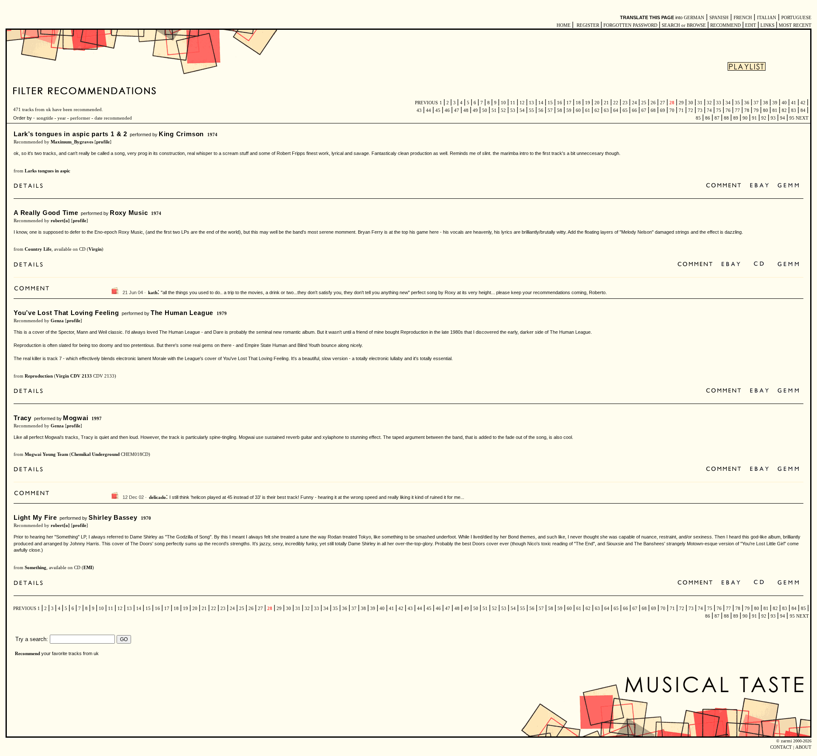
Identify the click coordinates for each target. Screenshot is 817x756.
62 (597, 110)
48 (466, 110)
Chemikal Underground (95, 454)
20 (597, 102)
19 (587, 102)
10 (503, 102)
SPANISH (718, 17)
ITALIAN (766, 17)
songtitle (45, 118)
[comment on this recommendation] (725, 185)
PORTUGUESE (796, 17)
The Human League (182, 312)
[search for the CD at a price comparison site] (759, 264)
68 (653, 110)
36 (747, 102)
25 (644, 102)
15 (550, 102)
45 (438, 110)
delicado (157, 497)
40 (784, 102)
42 (803, 102)
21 (606, 102)
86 (707, 118)
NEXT (802, 118)
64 (616, 110)
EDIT (750, 25)
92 (764, 118)
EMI (87, 567)
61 (587, 110)
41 (793, 102)
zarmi (786, 741)
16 (559, 102)
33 (719, 102)
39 (775, 102)
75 (719, 110)
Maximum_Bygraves (72, 142)
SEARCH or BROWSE (683, 25)
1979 (222, 313)
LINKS (767, 25)
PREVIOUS (426, 102)
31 (700, 102)
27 (662, 102)
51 (494, 110)
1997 (96, 418)
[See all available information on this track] (30, 186)
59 (569, 110)
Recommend (27, 653)
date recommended (113, 118)
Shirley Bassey (113, 517)
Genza (57, 320)
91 (754, 118)
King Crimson (181, 133)
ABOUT (803, 747)
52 (503, 110)
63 (606, 110)
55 (531, 110)
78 (747, 110)
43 (420, 110)
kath (152, 292)
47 (456, 110)
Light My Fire (35, 517)
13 (531, 102)
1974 (212, 134)
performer (79, 118)
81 (775, 110)
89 (736, 118)
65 (625, 110)
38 (765, 102)
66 (634, 110)
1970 (146, 518)
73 (700, 110)
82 (784, 110)
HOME (563, 25)
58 (559, 110)
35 (737, 102)
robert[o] (60, 220)
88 (726, 118)
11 (513, 102)
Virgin (95, 249)
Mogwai (76, 417)
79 (756, 110)
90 (745, 118)
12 (522, 102)
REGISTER (587, 25)
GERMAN (694, 17)
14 (541, 102)
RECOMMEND (725, 25)
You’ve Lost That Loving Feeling (66, 312)
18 (578, 102)
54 (522, 110)
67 (644, 110)
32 (709, 102)
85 (699, 118)
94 (782, 118)
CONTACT (781, 747)
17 (569, 102)
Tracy (22, 417)
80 (765, 110)
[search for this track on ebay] (759, 185)
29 (681, 102)
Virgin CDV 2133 (74, 376)
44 (428, 110)
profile (103, 142)
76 (728, 110)
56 (541, 110)
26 (653, 102)
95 (792, 118)
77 (737, 110)
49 (475, 110)
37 (756, 102)
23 (625, 102)
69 (662, 110)
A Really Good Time (46, 212)
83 (793, 110)
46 (447, 110)
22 (616, 102)
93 (773, 118)
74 (709, 110)
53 (513, 110)
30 (690, 102)
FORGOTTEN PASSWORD (630, 25)
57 (550, 110)
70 (672, 110)
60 (578, 110)
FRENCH (743, 17)
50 (484, 110)
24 (634, 102)
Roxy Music (129, 212)
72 (690, 110)
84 (803, 110)
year (61, 118)
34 (728, 102)
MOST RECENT (794, 25)
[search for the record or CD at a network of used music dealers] (788, 185)
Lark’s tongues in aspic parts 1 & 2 (70, 133)
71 (681, 110)
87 (717, 118)
